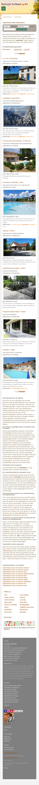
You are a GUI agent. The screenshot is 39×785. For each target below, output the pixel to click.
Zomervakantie (9, 750)
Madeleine (7, 724)
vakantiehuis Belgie (10, 690)
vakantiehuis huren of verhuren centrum (16, 568)
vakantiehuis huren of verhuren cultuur (15, 570)
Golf (5, 595)
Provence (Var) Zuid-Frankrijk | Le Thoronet (17, 141)
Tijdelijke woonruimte (27, 607)
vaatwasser (20, 22)
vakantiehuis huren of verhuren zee (14, 583)
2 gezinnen (7, 22)
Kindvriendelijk (9, 600)
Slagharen (7, 741)
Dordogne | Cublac (9, 350)
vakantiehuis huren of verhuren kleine (15, 577)
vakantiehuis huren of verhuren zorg (15, 585)
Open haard (8, 602)
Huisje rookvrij (9, 597)
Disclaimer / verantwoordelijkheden (15, 648)
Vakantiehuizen (3, 8)
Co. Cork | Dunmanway (10, 58)
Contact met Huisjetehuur (12, 654)
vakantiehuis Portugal (11, 696)
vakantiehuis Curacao (11, 702)
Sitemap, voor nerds (10, 660)
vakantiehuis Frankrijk (11, 692)
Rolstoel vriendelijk (10, 605)
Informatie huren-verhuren (12, 652)
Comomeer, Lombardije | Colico (13, 182)
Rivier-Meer (23, 602)
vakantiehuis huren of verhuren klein (15, 576)
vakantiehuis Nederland (11, 687)
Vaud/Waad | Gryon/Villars (11, 98)
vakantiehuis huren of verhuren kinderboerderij (18, 574)
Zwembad (23, 612)
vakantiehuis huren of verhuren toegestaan (17, 581)
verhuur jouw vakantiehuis (12, 685)
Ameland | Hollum (9, 231)
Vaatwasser (8, 609)
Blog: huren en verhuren (12, 656)
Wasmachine (24, 609)
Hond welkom (24, 595)
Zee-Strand (7, 612)
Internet (22, 597)
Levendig (23, 600)
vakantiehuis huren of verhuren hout (15, 572)
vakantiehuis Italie (10, 698)
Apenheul (7, 737)
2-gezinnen (17, 17)
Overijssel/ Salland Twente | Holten (14, 312)
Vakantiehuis (7, 17)
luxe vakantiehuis (21, 513)
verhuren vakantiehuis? (11, 753)
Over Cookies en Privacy (12, 658)
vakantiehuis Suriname (11, 700)
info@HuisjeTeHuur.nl (10, 757)
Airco (5, 730)
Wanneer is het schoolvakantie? (14, 650)
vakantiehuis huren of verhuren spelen (15, 579)
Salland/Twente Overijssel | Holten (14, 268)
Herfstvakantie (9, 747)
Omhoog (5, 768)
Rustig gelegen (24, 605)
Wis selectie (6, 49)
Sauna (6, 607)
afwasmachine (7, 515)
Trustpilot (7, 708)
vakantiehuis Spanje (10, 694)
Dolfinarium (8, 739)
